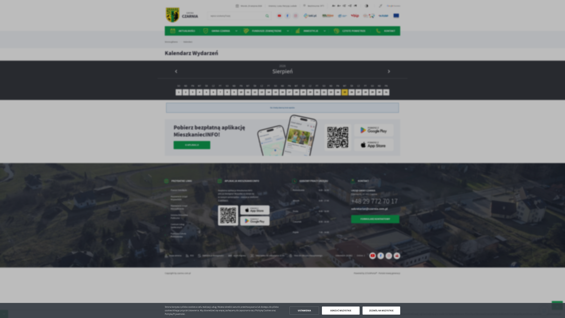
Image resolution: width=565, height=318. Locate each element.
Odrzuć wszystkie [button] (340, 310)
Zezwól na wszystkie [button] (381, 310)
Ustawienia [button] (304, 310)
